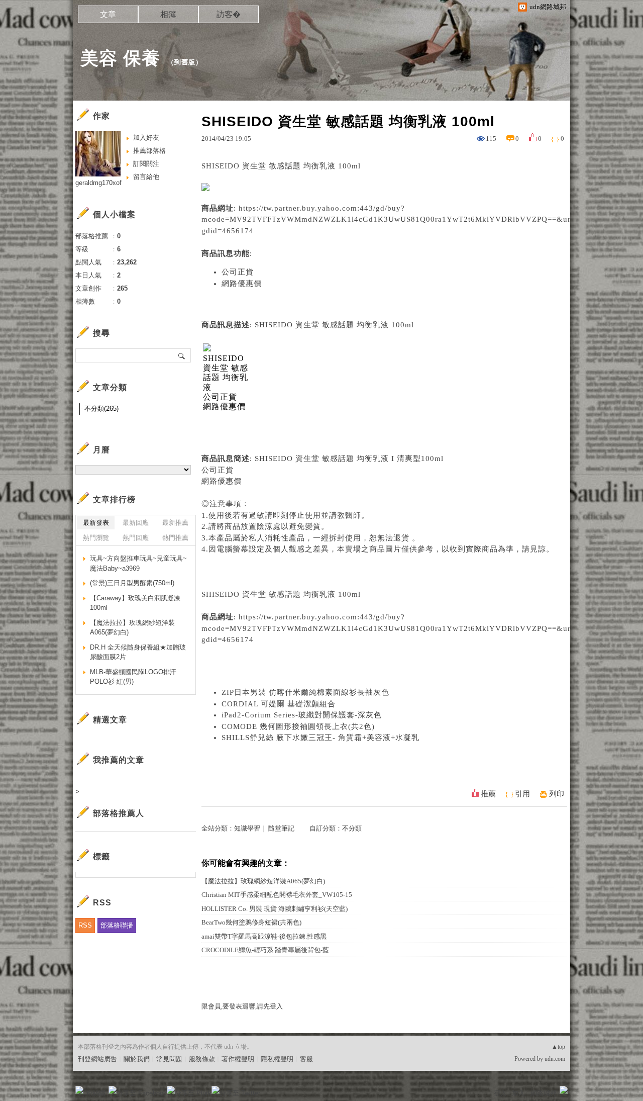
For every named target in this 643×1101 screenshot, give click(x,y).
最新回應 (136, 522)
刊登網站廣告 (97, 1059)
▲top (558, 1046)
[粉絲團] (79, 1090)
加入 (518, 1093)
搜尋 (182, 355)
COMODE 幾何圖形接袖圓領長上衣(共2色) (298, 726)
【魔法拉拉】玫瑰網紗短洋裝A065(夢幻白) (263, 881)
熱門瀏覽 (96, 537)
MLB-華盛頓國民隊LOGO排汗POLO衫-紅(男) (133, 677)
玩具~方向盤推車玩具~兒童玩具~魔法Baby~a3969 (138, 563)
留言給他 (146, 176)
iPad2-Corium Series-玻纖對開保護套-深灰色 (302, 715)
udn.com (555, 1058)
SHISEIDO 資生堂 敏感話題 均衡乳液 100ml (281, 594)
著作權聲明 (238, 1059)
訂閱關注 (146, 163)
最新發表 (96, 522)
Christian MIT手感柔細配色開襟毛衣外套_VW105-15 (276, 894)
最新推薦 (175, 522)
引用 (522, 794)
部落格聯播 (116, 925)
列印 (556, 794)
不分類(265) (101, 408)
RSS (85, 925)
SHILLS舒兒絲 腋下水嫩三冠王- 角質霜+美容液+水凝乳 (320, 737)
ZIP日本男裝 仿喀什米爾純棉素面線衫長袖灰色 (305, 692)
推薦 (488, 794)
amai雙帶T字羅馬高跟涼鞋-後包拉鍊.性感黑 (264, 936)
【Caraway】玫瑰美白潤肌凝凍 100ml (135, 603)
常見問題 (169, 1059)
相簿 (168, 14)
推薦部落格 (149, 150)
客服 (306, 1059)
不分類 (352, 828)
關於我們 (137, 1059)
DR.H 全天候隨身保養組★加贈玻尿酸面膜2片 (138, 652)
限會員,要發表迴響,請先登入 (242, 1006)
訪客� (229, 14)
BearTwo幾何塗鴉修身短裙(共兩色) (251, 922)
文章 (108, 14)
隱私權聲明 (277, 1059)
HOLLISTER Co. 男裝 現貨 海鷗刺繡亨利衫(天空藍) (274, 908)
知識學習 (247, 828)
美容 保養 (120, 58)
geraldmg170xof (98, 183)
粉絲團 (95, 1093)
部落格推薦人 (118, 813)
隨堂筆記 (281, 828)
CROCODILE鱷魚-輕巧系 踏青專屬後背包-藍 (265, 950)
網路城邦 (543, 1093)
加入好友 (146, 137)
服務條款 (202, 1059)
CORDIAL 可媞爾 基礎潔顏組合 (279, 704)
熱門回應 (136, 537)
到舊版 (184, 62)
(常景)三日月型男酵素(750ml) (132, 583)
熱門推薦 (175, 537)
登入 (500, 1093)
